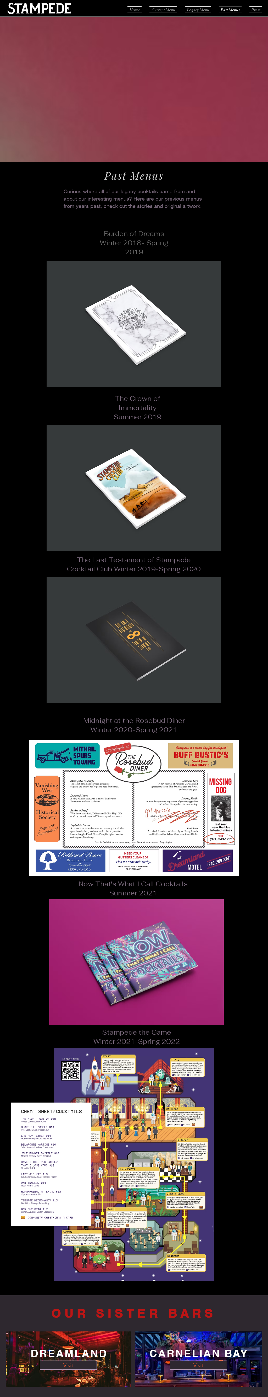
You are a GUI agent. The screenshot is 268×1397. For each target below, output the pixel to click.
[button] (134, 324)
